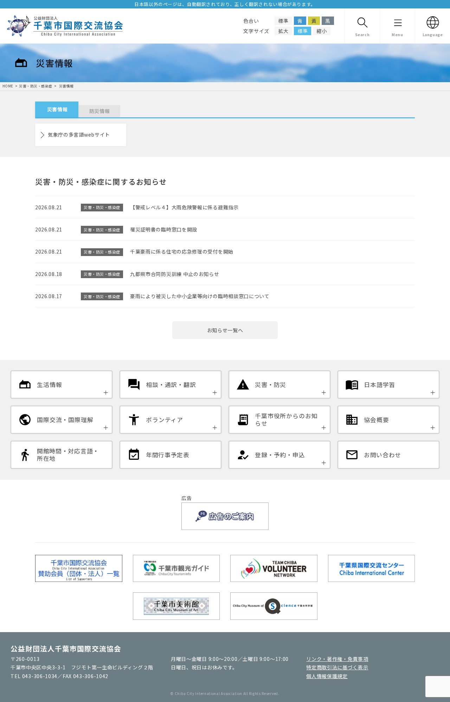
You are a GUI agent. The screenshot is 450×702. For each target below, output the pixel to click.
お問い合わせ (382, 455)
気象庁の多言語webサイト (79, 134)
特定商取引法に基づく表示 (337, 667)
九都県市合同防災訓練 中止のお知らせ (174, 273)
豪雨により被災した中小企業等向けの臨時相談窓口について (200, 296)
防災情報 (99, 110)
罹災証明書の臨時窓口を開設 (163, 229)
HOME (7, 86)
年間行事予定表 (167, 455)
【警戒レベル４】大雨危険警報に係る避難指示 (184, 207)
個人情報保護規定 (327, 676)
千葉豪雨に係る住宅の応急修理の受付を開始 (181, 251)
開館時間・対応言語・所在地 (68, 455)
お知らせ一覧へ (225, 330)
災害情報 (65, 86)
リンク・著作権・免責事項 (337, 658)
